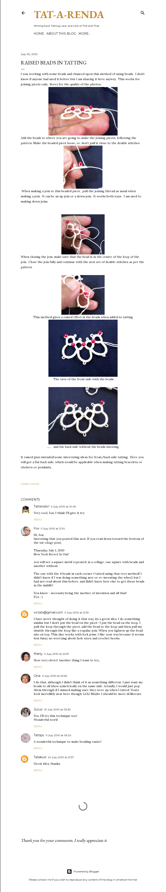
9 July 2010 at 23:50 (54, 675)
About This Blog (61, 34)
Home (39, 34)
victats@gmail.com (48, 612)
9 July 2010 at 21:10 (53, 528)
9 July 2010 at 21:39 (77, 612)
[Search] (142, 12)
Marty (38, 654)
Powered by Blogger (86, 871)
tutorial (34, 483)
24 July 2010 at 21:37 (61, 757)
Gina (37, 676)
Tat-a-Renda (69, 14)
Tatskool (40, 757)
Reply (38, 519)
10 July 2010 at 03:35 (57, 709)
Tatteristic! (41, 506)
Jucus (38, 709)
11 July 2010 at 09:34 (58, 735)
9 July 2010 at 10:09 (63, 506)
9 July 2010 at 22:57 (56, 653)
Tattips (39, 735)
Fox (36, 528)
